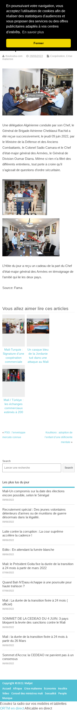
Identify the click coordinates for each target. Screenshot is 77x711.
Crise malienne (33, 688)
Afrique (17, 688)
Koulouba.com (14, 56)
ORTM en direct (12, 708)
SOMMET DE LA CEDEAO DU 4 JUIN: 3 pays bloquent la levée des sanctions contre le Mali (35, 620)
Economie (50, 688)
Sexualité (50, 693)
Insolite (62, 688)
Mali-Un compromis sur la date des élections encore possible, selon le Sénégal (33, 493)
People (62, 693)
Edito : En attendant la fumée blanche (28, 549)
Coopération (57, 56)
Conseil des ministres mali (27, 693)
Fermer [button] (39, 43)
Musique (7, 698)
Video (5, 693)
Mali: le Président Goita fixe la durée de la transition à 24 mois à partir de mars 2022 (37, 566)
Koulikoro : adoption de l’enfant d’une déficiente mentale (59, 437)
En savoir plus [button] (33, 32)
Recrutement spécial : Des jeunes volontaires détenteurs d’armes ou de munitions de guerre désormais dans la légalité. (34, 513)
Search (6, 461)
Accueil (6, 688)
